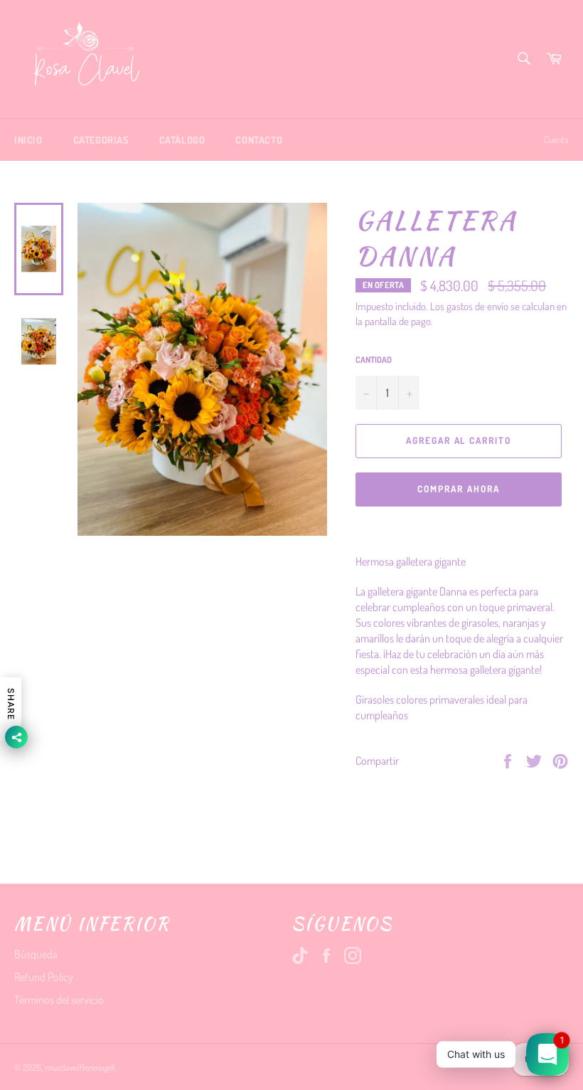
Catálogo (182, 140)
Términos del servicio (59, 1000)
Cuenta (556, 139)
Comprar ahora (458, 488)
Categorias (101, 140)
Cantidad (373, 359)
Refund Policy (43, 977)
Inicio (28, 140)
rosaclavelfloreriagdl (80, 1067)
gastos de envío (477, 306)
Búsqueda (36, 954)
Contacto (258, 140)
